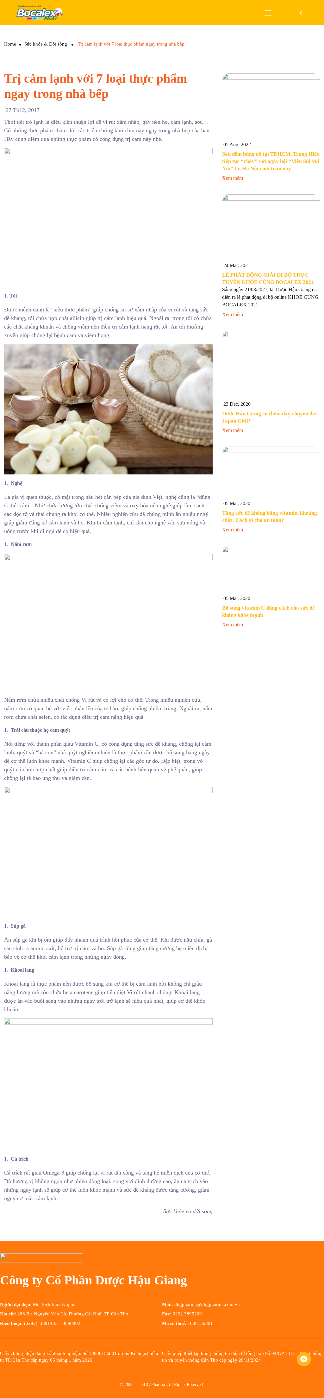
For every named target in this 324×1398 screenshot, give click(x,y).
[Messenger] (304, 1359)
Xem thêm (233, 178)
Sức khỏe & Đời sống (45, 44)
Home (10, 44)
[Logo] (39, 12)
